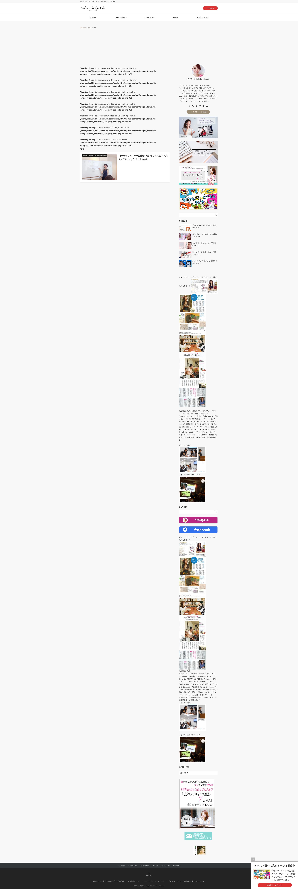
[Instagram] (200, 106)
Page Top (149, 875)
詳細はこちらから (274, 885)
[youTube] (207, 106)
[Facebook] (196, 106)
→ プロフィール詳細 (198, 112)
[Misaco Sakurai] (190, 850)
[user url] (189, 106)
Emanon (161, 886)
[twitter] (193, 106)
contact (210, 8)
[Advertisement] (149, 46)
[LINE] (203, 106)
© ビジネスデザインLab (142, 886)
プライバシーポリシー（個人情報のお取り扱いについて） (186, 881)
